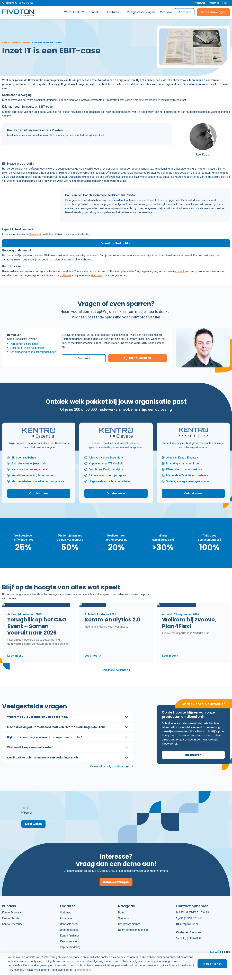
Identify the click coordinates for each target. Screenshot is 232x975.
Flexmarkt (35, 234)
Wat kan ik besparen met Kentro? (30, 747)
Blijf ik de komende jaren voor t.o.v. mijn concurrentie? (44, 737)
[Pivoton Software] (19, 12)
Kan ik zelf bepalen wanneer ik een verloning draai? (42, 757)
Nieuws (225, 3)
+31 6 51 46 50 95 (140, 358)
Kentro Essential (12, 912)
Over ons (166, 12)
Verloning (65, 912)
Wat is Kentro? (74, 12)
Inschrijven (193, 755)
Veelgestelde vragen (141, 12)
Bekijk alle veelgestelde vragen (111, 766)
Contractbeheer (69, 924)
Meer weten (33, 824)
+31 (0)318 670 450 (24, 3)
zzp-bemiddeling (70, 947)
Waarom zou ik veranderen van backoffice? (37, 717)
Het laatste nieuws (129, 924)
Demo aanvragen (213, 12)
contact (180, 271)
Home (121, 912)
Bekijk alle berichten (115, 670)
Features (113, 12)
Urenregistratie (69, 929)
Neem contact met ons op (133, 929)
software (65, 275)
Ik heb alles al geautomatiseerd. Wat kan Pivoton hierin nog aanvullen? (56, 727)
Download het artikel (116, 243)
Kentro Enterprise (12, 924)
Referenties (213, 3)
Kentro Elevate (10, 918)
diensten (96, 275)
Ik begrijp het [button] (212, 964)
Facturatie (66, 918)
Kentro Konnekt (69, 941)
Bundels (94, 12)
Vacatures (200, 3)
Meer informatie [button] (83, 969)
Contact (184, 12)
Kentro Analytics (69, 935)
